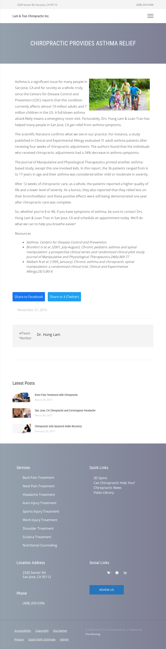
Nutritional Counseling (40, 545)
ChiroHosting (92, 634)
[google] (91, 573)
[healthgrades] (109, 573)
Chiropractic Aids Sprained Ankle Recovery (58, 426)
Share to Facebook (29, 297)
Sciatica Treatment (37, 537)
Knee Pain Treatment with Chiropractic (56, 394)
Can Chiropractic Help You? (114, 483)
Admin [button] (64, 639)
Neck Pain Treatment (39, 486)
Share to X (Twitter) (64, 297)
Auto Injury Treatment (39, 503)
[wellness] (125, 573)
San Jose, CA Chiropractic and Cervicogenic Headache (65, 410)
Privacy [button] (19, 639)
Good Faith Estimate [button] (41, 639)
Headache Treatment (39, 495)
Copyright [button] (42, 631)
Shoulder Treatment (38, 528)
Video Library (104, 492)
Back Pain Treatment (38, 478)
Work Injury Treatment (40, 520)
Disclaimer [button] (60, 631)
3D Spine (100, 478)
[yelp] (100, 573)
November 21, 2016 (32, 310)
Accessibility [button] (22, 631)
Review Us (106, 590)
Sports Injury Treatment (41, 511)
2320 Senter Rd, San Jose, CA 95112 (37, 4)
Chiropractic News (107, 487)
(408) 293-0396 (144, 4)
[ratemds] (117, 573)
